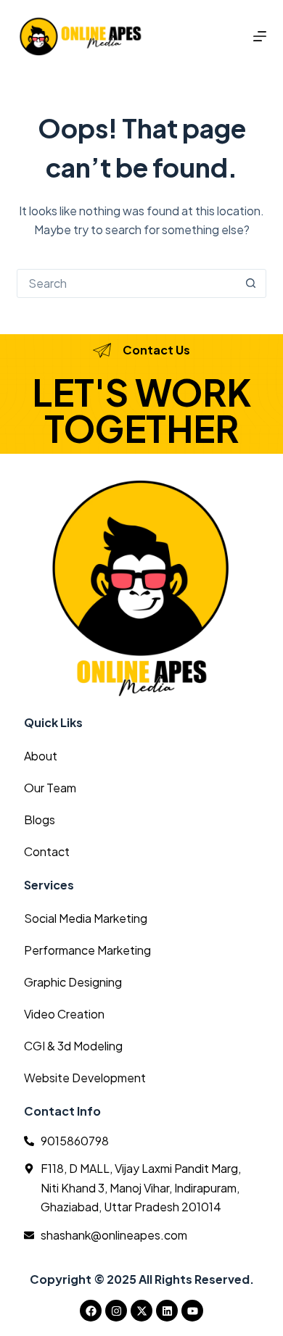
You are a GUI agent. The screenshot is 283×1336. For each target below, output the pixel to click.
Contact (47, 851)
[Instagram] (116, 1311)
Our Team (50, 787)
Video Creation (64, 1013)
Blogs (39, 819)
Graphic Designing (73, 981)
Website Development (85, 1077)
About (40, 755)
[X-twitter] (141, 1311)
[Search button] (251, 283)
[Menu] (259, 36)
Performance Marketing (87, 950)
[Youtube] (192, 1311)
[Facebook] (91, 1311)
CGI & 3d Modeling (73, 1045)
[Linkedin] (167, 1311)
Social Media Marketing (85, 918)
